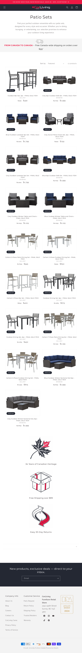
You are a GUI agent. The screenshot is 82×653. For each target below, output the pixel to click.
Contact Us (9, 615)
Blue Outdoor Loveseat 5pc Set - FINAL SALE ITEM (22, 135)
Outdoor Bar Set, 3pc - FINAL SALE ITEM (23, 95)
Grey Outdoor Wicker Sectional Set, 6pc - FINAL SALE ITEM (22, 419)
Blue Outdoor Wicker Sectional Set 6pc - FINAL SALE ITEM (59, 379)
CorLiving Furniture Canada (37, 648)
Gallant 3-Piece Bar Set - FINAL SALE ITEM (23, 298)
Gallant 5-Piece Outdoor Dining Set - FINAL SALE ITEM (22, 379)
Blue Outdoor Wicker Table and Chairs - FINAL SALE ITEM (59, 217)
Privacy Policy (10, 625)
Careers (8, 610)
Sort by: (43, 63)
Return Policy (29, 606)
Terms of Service (11, 630)
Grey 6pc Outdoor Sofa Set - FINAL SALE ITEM (59, 95)
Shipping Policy (30, 610)
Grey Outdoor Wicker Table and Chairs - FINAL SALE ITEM (23, 217)
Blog (7, 606)
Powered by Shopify (52, 648)
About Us (8, 601)
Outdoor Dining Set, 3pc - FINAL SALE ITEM (22, 337)
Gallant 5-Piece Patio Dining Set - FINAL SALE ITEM (22, 258)
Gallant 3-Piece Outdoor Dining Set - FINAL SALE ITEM (59, 258)
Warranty (27, 620)
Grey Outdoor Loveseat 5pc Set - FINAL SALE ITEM (22, 176)
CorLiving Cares (11, 620)
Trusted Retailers (30, 615)
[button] (4, 7)
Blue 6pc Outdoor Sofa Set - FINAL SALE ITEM (59, 175)
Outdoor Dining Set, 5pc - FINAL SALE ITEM (59, 298)
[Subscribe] (57, 578)
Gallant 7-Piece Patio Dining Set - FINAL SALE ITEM (59, 338)
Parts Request (29, 601)
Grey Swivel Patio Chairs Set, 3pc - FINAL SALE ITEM (59, 135)
